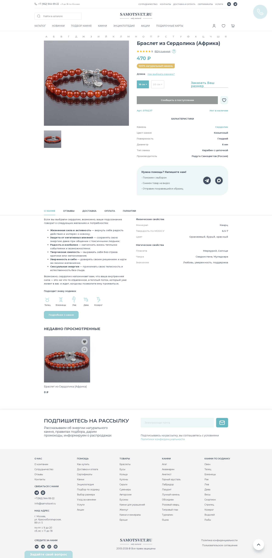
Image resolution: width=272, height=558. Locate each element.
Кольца (123, 474)
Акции (80, 509)
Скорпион (210, 499)
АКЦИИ (145, 25)
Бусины (123, 499)
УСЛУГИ (219, 4)
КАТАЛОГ (40, 25)
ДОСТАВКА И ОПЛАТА (184, 4)
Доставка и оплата (87, 469)
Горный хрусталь (171, 479)
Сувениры (125, 489)
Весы (207, 494)
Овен (207, 464)
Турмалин (167, 514)
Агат (164, 464)
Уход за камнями (86, 499)
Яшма (165, 519)
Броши (123, 519)
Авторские (125, 494)
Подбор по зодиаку (88, 489)
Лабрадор (168, 484)
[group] (86, 83)
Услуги (81, 504)
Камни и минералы (130, 514)
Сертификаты (84, 474)
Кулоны (123, 479)
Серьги (123, 484)
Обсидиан (168, 499)
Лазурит (166, 489)
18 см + (143, 84)
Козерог (209, 509)
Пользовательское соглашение (220, 545)
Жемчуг (123, 509)
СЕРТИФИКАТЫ (205, 4)
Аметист (166, 474)
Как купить (83, 464)
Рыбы (207, 519)
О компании (41, 464)
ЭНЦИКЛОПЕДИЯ (124, 25)
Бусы (122, 469)
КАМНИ (102, 25)
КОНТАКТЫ (165, 4)
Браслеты (124, 464)
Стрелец (209, 504)
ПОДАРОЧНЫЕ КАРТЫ (169, 25)
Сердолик (221, 126)
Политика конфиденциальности (219, 540)
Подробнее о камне (61, 314)
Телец (207, 469)
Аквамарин (168, 469)
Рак (206, 479)
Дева (207, 489)
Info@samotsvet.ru (45, 503)
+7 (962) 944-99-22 (48, 4)
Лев (206, 484)
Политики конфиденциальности (163, 439)
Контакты (39, 479)
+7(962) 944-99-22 (44, 498)
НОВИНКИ (58, 25)
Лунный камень (171, 494)
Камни (80, 479)
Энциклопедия (85, 484)
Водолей (209, 514)
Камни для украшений (132, 504)
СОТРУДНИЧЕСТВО (148, 4)
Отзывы (38, 474)
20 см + (157, 84)
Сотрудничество (43, 469)
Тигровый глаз (170, 509)
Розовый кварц (170, 504)
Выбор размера (86, 494)
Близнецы (210, 474)
